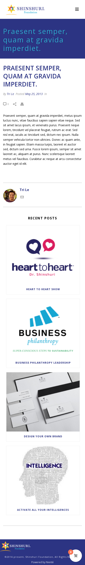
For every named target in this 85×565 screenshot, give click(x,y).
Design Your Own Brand (43, 436)
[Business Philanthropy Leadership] (43, 328)
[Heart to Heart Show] (43, 254)
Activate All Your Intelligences (43, 510)
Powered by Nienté (42, 562)
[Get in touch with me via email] (22, 197)
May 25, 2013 (34, 94)
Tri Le (10, 94)
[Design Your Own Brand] (43, 401)
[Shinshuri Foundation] (15, 546)
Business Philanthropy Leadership (43, 362)
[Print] (24, 104)
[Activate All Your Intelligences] (43, 475)
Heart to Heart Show (43, 289)
